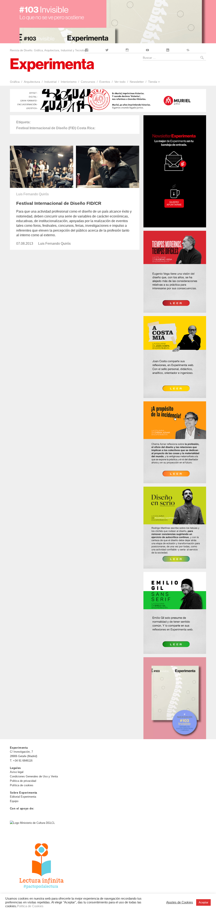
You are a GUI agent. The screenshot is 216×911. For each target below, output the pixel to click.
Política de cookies (21, 785)
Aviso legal (16, 772)
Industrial (50, 81)
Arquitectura (32, 81)
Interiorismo (69, 81)
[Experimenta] (52, 64)
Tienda (152, 81)
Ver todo (120, 81)
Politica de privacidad (23, 780)
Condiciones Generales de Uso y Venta (34, 776)
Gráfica (14, 81)
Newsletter (137, 81)
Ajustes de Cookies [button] (179, 902)
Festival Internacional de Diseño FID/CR (58, 203)
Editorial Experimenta (23, 796)
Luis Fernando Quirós (32, 194)
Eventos (104, 81)
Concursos (88, 81)
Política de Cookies (30, 906)
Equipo (14, 801)
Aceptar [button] (203, 902)
